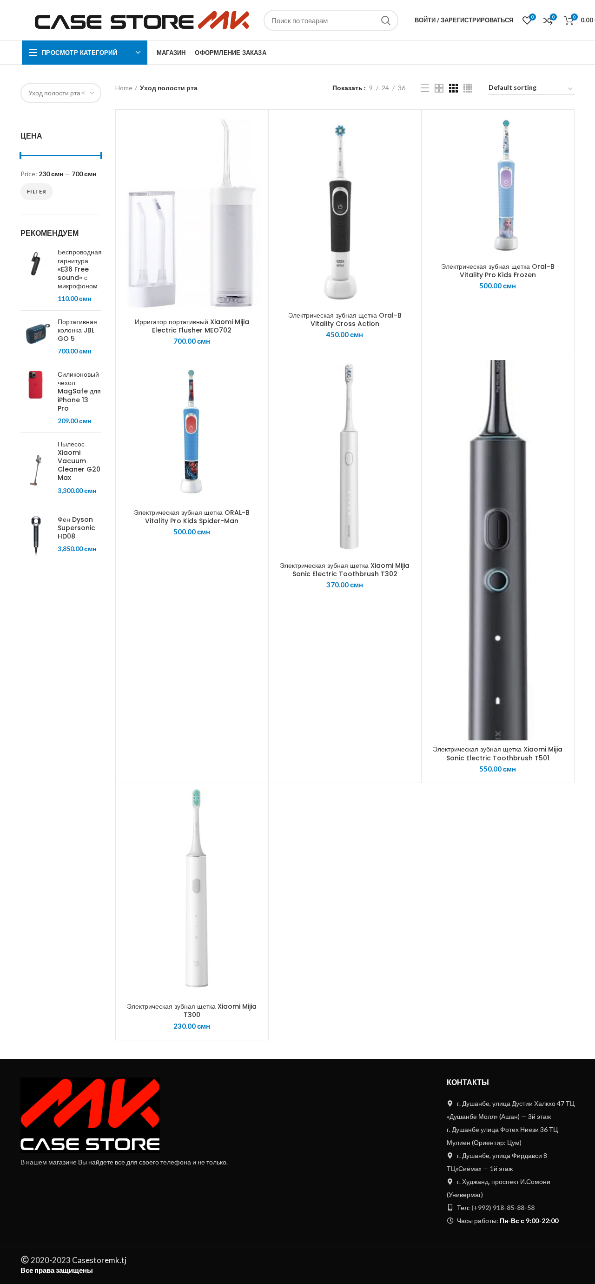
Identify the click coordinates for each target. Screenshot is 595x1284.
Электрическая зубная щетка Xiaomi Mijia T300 (192, 1010)
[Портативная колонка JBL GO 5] (35, 337)
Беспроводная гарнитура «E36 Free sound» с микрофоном (80, 269)
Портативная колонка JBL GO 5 (77, 330)
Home (123, 88)
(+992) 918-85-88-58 (503, 1207)
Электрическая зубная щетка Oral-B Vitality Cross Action (345, 319)
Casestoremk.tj (98, 1260)
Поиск (385, 20)
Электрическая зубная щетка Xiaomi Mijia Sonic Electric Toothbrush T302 (345, 569)
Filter (36, 191)
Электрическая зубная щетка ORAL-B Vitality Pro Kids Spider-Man (192, 516)
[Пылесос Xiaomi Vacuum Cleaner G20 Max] (35, 470)
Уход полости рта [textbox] (54, 93)
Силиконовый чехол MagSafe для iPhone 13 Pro (79, 391)
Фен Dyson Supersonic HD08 (76, 528)
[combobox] (60, 93)
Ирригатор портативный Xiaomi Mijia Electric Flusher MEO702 (192, 326)
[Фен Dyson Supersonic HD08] (35, 536)
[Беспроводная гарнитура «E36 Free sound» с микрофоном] (35, 275)
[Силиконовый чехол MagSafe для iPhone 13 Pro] (35, 398)
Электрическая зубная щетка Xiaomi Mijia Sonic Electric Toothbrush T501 (497, 753)
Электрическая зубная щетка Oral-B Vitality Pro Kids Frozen (498, 270)
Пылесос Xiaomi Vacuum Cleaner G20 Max (79, 461)
